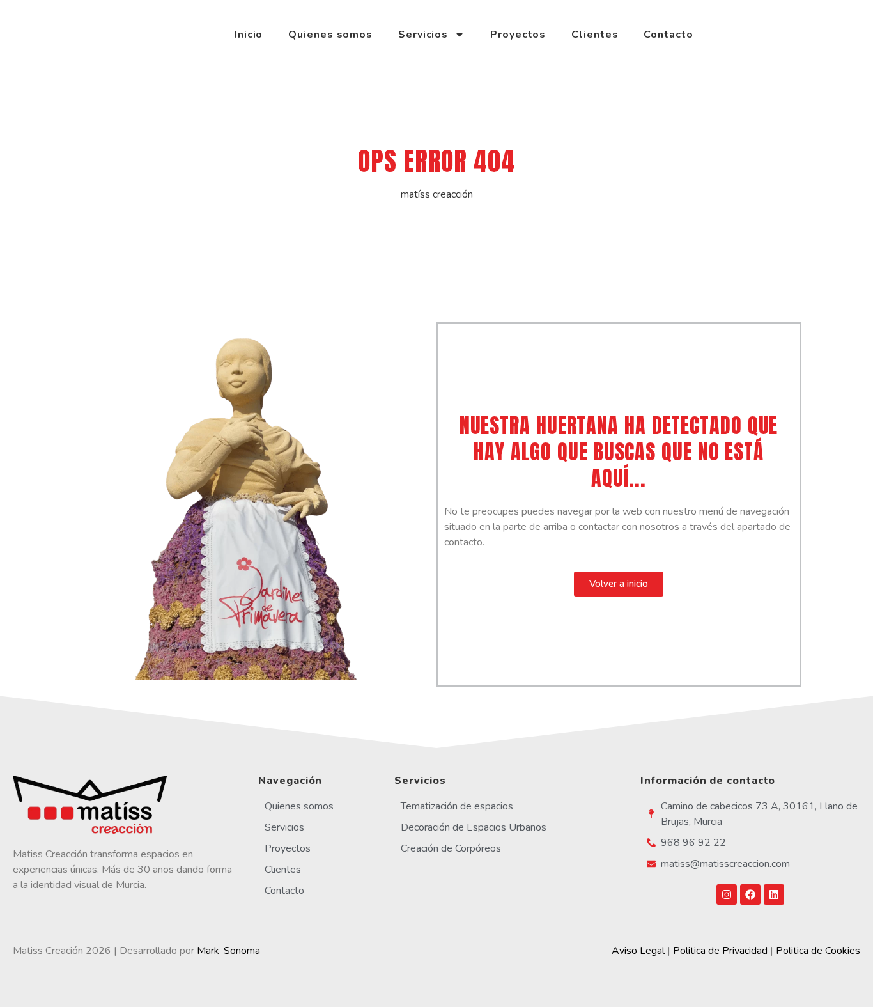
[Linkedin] (774, 894)
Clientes (594, 34)
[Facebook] (750, 894)
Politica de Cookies (818, 951)
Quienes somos (330, 34)
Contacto (668, 34)
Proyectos (518, 34)
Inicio (249, 34)
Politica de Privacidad (720, 951)
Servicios (423, 34)
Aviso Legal (638, 951)
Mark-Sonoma (228, 951)
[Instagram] (726, 894)
